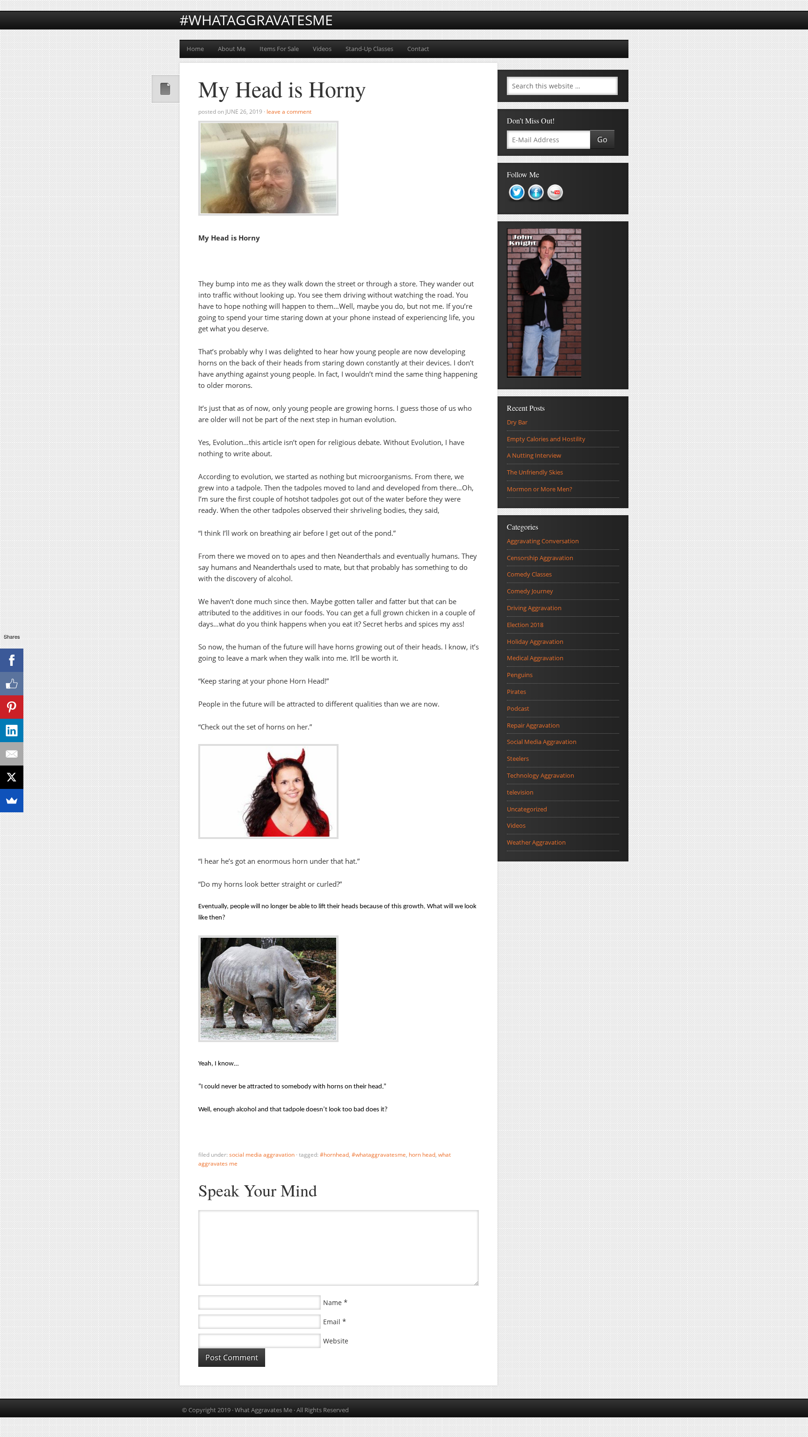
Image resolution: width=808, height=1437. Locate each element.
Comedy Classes (529, 574)
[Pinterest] (11, 707)
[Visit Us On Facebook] (535, 205)
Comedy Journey (530, 591)
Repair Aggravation (533, 725)
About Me (231, 48)
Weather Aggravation (536, 842)
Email (331, 1321)
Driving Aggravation (534, 608)
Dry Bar (517, 422)
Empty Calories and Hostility (546, 439)
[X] (11, 777)
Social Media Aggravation (262, 1155)
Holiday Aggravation (535, 641)
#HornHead (334, 1155)
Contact (418, 48)
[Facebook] (11, 660)
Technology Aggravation (540, 775)
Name (332, 1302)
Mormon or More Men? (539, 489)
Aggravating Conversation (543, 541)
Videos (322, 48)
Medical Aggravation (535, 658)
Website (335, 1340)
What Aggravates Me (263, 1410)
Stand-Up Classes (369, 48)
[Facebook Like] (11, 683)
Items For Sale (279, 48)
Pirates (516, 691)
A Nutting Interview (534, 455)
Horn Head (422, 1155)
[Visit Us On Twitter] (516, 205)
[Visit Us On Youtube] (554, 205)
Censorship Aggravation (540, 558)
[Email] (11, 754)
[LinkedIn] (11, 730)
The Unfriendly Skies (535, 472)
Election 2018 (525, 624)
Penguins (520, 675)
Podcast (518, 708)
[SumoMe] (11, 800)
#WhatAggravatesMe (256, 19)
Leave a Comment (289, 112)
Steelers (518, 758)
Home (195, 48)
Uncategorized (527, 809)
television (520, 792)
